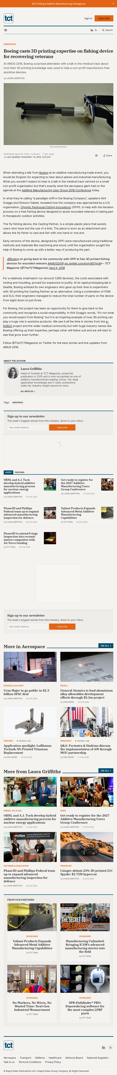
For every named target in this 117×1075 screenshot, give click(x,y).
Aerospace (10, 44)
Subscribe (62, 427)
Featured (19, 472)
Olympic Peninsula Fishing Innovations (46, 207)
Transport (66, 865)
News (63, 810)
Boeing (43, 172)
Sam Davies (68, 702)
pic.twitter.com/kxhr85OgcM (82, 263)
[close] (113, 3)
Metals (64, 685)
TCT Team (68, 522)
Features (8, 740)
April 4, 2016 (57, 267)
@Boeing (13, 259)
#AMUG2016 (56, 263)
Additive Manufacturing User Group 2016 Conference (56, 190)
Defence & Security (14, 685)
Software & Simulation (16, 865)
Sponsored (32, 936)
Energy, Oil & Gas (13, 810)
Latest (8, 472)
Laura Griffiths (16, 78)
